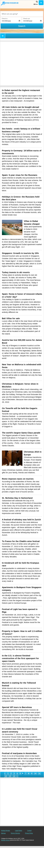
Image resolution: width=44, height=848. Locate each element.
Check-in (4, 18)
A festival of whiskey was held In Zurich (21, 519)
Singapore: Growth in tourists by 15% (20, 253)
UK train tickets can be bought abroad (20, 107)
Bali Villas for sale (11, 318)
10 (35, 773)
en (35, 4)
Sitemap (3, 833)
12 (6, 776)
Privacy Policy (29, 833)
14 (14, 776)
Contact (29, 830)
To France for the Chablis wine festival (21, 541)
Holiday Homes (5, 840)
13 (10, 776)
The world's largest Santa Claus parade (21, 433)
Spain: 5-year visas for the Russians (19, 175)
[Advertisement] (22, 63)
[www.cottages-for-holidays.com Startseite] (9, 3)
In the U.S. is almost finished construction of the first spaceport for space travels (20, 658)
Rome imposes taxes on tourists (18, 479)
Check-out (26, 18)
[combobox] (22, 14)
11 (39, 773)
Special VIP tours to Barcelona (17, 707)
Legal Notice (18, 830)
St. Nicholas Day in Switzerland (17, 498)
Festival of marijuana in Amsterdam (19, 753)
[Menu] (41, 2)
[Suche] (37, 1)
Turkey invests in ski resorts (16, 272)
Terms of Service (15, 833)
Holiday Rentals (5, 830)
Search (21, 26)
